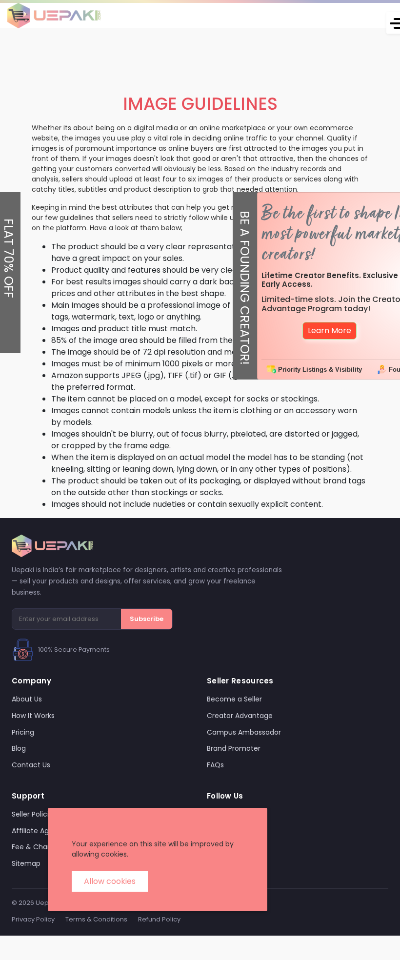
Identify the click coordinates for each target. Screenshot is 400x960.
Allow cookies (110, 881)
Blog (19, 748)
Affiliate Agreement (45, 831)
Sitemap (26, 863)
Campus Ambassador (244, 732)
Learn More (329, 330)
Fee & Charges (37, 847)
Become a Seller (234, 699)
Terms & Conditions (96, 919)
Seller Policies (34, 814)
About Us (27, 699)
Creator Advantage (240, 715)
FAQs (215, 765)
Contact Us (31, 765)
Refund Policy (159, 919)
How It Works (33, 715)
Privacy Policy (33, 919)
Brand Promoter (233, 748)
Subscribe (146, 618)
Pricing (23, 732)
